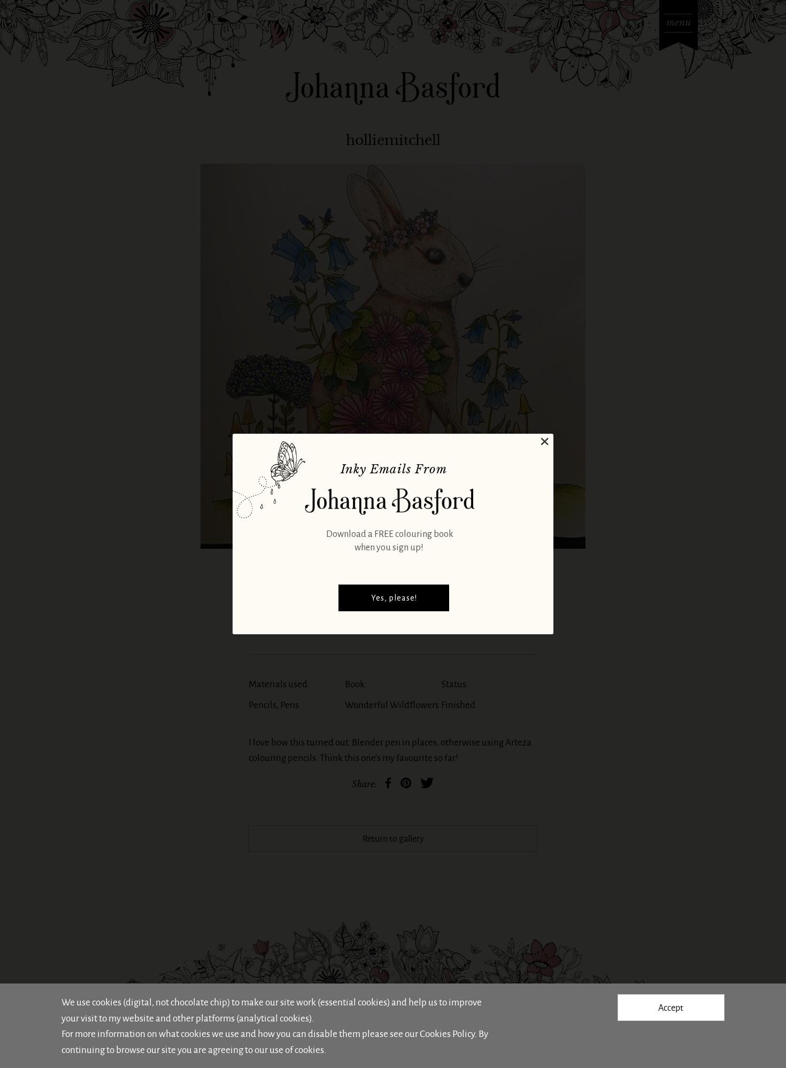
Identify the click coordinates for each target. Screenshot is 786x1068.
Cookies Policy (447, 1033)
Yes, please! (394, 598)
